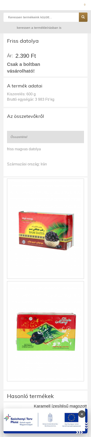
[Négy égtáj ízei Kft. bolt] (45, 6)
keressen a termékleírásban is (39, 27)
